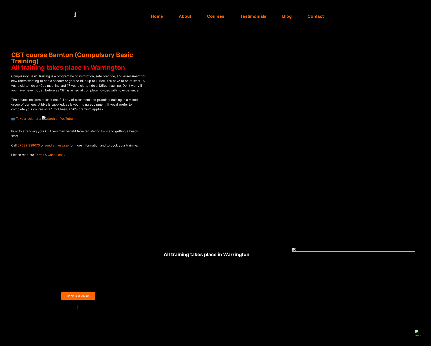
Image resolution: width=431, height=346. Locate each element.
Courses (215, 16)
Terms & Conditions (49, 155)
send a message (57, 145)
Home (157, 16)
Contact (316, 16)
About (185, 16)
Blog (287, 16)
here (105, 131)
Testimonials (253, 16)
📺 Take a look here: (26, 118)
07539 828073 (29, 145)
